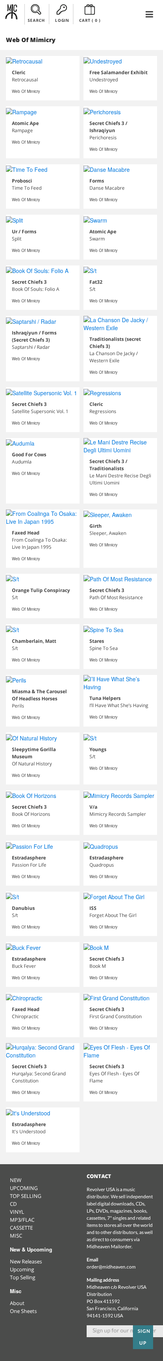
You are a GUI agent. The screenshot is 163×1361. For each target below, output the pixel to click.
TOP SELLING (25, 1196)
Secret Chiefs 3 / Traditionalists (108, 465)
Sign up (144, 1337)
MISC (16, 1235)
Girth (95, 526)
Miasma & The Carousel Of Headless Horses (39, 695)
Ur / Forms (24, 231)
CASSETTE (21, 1227)
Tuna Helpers (105, 698)
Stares (96, 641)
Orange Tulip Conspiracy (41, 590)
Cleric (18, 72)
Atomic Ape (25, 123)
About (17, 1303)
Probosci (22, 180)
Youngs (97, 749)
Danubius (23, 908)
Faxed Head (26, 532)
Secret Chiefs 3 (29, 282)
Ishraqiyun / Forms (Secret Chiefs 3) (34, 336)
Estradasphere (29, 857)
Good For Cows (29, 454)
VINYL (17, 1211)
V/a (93, 807)
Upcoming (22, 1269)
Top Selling (22, 1277)
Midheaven (11, 14)
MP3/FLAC (22, 1219)
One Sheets (23, 1311)
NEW (15, 1180)
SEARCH (36, 20)
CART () (89, 20)
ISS (93, 908)
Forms (96, 180)
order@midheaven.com (111, 1267)
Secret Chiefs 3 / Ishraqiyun (108, 127)
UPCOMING (24, 1188)
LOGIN (62, 20)
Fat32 (95, 282)
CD (13, 1203)
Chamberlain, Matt (34, 641)
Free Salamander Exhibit (118, 72)
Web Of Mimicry (26, 91)
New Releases (26, 1261)
